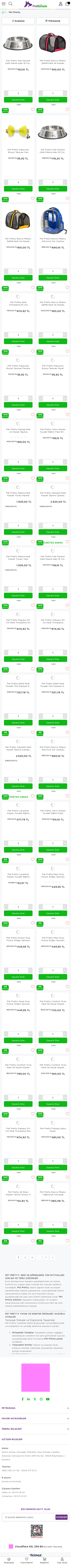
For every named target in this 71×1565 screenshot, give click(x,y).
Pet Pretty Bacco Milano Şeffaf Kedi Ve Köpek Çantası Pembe (53, 61)
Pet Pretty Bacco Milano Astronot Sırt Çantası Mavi (53, 239)
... (39, 1257)
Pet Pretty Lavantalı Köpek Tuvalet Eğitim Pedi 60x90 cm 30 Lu (18, 811)
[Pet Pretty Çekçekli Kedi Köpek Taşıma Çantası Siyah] (18, 741)
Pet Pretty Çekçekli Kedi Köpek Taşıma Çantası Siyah (18, 748)
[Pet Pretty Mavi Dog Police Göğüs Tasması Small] (53, 932)
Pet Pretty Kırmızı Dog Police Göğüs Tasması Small (18, 939)
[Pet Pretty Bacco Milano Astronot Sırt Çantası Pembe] (53, 741)
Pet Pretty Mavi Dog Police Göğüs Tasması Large (52, 875)
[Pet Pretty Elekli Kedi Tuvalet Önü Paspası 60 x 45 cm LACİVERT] (53, 678)
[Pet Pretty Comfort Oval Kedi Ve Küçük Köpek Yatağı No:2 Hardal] (18, 1059)
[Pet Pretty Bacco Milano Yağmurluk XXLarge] (53, 1186)
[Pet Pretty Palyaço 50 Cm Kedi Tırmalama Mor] (18, 1122)
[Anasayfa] (5, 12)
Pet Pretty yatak (53, 1338)
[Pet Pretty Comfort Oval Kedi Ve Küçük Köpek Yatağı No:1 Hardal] (53, 995)
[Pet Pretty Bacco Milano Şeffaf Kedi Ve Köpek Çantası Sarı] (18, 220)
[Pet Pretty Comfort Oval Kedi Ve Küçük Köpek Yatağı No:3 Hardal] (53, 1059)
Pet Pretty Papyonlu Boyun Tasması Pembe (18, 367)
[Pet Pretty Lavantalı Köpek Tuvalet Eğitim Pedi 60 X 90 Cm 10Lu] (18, 868)
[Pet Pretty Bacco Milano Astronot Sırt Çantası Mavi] (53, 220)
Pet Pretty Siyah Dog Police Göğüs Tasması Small (18, 1002)
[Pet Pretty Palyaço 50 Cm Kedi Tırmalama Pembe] (53, 614)
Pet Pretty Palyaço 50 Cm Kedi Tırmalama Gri (18, 621)
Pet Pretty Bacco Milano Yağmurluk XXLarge (53, 1193)
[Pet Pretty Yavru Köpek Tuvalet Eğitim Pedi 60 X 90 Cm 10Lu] (53, 423)
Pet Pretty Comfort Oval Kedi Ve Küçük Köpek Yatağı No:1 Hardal (53, 1002)
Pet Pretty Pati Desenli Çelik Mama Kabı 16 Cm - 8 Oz (53, 557)
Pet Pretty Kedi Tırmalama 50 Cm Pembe (18, 303)
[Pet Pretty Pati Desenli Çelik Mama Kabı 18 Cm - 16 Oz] (18, 42)
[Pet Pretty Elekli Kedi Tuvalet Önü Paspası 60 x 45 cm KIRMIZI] (18, 678)
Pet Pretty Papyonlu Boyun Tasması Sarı (18, 150)
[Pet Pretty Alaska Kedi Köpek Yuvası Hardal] (18, 487)
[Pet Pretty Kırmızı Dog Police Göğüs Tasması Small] (18, 932)
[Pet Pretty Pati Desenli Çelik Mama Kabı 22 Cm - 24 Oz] (53, 131)
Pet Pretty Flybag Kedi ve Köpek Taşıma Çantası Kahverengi (18, 430)
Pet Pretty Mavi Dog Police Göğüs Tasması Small (52, 939)
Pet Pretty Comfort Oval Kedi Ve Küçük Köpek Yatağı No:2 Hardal (18, 1066)
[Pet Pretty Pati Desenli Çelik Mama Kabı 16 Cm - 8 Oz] (53, 550)
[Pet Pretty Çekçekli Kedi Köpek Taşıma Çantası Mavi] (53, 487)
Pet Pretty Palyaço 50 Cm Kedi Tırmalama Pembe (53, 621)
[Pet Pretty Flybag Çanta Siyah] (53, 1122)
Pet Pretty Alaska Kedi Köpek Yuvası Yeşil (18, 557)
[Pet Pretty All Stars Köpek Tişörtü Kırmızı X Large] (18, 1186)
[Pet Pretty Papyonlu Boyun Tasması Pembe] (18, 360)
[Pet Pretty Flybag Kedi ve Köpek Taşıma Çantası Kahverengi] (18, 423)
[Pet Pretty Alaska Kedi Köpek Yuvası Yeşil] (18, 550)
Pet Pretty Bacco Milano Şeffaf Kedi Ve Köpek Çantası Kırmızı (53, 303)
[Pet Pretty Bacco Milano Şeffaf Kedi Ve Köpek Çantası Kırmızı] (53, 296)
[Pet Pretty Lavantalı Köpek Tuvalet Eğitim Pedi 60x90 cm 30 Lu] (18, 805)
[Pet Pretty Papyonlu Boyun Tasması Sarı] (18, 131)
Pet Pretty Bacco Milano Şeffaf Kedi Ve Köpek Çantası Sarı (18, 239)
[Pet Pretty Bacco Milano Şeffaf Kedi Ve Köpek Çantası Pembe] (53, 42)
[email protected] (11, 1481)
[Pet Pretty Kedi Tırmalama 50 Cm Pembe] (18, 296)
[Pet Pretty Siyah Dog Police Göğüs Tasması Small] (18, 995)
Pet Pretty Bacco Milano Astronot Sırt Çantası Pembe (53, 748)
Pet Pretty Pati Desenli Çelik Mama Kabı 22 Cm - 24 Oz (53, 150)
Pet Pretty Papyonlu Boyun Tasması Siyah (53, 367)
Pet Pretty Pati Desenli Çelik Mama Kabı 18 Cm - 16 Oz (18, 61)
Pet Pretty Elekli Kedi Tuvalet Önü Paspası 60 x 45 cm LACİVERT (52, 684)
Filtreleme (54, 20)
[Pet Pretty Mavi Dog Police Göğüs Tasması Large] (53, 868)
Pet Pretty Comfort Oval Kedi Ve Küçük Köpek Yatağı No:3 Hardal (53, 1066)
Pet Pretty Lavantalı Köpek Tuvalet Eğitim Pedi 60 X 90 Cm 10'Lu (18, 875)
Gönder (61, 1517)
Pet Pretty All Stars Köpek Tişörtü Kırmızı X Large (18, 1193)
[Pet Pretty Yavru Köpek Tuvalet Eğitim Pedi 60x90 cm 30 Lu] (53, 805)
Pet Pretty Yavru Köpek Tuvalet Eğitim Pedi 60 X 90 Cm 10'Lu (53, 430)
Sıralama (19, 20)
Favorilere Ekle (32, 109)
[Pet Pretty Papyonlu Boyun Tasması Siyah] (53, 360)
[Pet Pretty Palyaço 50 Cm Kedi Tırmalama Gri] (18, 614)
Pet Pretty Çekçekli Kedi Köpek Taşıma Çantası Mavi (53, 494)
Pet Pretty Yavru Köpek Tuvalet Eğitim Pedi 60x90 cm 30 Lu (52, 811)
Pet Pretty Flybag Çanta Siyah (53, 1129)
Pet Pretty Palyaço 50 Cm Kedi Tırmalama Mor (18, 1129)
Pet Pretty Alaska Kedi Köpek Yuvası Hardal (18, 494)
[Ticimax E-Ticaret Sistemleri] (35, 1555)
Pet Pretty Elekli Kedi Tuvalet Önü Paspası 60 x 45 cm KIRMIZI (18, 684)
